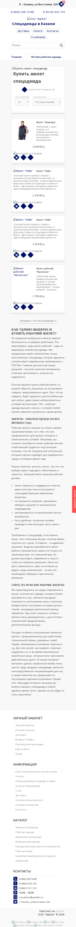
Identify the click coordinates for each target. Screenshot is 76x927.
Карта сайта (22, 749)
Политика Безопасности (29, 800)
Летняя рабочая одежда (46, 56)
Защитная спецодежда (28, 836)
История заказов (25, 730)
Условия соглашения (27, 804)
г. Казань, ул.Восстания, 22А (34, 901)
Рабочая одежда (24, 832)
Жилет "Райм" (43, 171)
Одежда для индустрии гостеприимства (37, 846)
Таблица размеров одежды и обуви (35, 781)
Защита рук (22, 860)
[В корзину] (16, 157)
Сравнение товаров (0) (41, 89)
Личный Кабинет (25, 725)
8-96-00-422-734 (54, 12)
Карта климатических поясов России (36, 771)
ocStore (60, 911)
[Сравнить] (30, 157)
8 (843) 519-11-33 (27, 888)
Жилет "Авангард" (46, 122)
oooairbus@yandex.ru (31, 897)
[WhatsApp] (38, 12)
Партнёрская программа (29, 744)
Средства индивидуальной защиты (35, 855)
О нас (18, 790)
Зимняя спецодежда (26, 827)
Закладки (20, 734)
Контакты (53, 31)
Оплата (37, 31)
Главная (16, 56)
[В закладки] (23, 157)
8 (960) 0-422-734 (27, 883)
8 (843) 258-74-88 (22, 12)
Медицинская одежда (27, 841)
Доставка (23, 31)
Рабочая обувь (24, 851)
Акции (18, 753)
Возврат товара (24, 739)
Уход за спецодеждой (27, 785)
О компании (38, 37)
